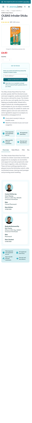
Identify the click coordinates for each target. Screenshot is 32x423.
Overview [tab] (6, 150)
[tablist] (15, 150)
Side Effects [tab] (15, 150)
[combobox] (6, 60)
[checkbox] (4, 83)
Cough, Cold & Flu (16, 10)
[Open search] (7, 7)
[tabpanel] (15, 165)
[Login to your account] (25, 6)
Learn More (26, 1)
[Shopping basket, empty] (29, 6)
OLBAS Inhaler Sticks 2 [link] (7, 12)
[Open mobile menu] (3, 7)
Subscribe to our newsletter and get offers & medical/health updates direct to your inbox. (16, 85)
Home (2, 10)
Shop (8, 10)
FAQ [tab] (23, 150)
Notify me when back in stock (15, 79)
